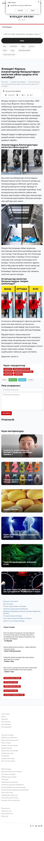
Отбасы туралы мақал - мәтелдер (14, 606)
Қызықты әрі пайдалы (18, 82)
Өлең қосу (4, 816)
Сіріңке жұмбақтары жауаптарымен (13, 787)
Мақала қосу (5, 808)
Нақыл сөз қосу (6, 811)
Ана (4, 46)
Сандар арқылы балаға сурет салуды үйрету (18, 480)
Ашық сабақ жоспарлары (9, 751)
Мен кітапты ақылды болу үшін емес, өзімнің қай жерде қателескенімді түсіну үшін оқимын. (20, 669)
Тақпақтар (5, 779)
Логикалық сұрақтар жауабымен (12, 785)
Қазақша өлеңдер (7, 735)
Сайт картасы (6, 722)
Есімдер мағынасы (7, 753)
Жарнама (4, 719)
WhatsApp (13, 380)
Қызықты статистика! (10, 601)
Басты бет (4, 82)
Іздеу (22, 41)
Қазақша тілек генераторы (10, 800)
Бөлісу (4, 380)
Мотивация (5, 756)
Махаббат (13, 46)
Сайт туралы (5, 714)
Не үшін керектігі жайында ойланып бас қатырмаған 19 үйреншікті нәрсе (21, 590)
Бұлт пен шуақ (8, 604)
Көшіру (30, 380)
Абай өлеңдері (6, 769)
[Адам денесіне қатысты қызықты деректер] (22, 528)
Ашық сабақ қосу (7, 813)
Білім (5, 50)
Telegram (22, 380)
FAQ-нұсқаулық (6, 727)
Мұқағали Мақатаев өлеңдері (11, 771)
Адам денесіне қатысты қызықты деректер (20, 535)
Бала (12, 50)
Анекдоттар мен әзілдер (9, 745)
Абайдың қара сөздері (9, 777)
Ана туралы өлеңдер (8, 774)
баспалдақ (8, 374)
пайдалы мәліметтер (21, 369)
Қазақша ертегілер (7, 758)
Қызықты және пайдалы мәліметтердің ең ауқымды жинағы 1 (17, 452)
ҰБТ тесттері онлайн (8, 761)
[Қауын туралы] (22, 500)
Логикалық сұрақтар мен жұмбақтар (15, 609)
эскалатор (8, 371)
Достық (31, 46)
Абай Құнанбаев (24, 50)
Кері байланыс (6, 724)
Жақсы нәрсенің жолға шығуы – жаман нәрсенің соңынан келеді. (20, 648)
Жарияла (6, 413)
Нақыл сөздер (6, 743)
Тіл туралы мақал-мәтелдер (12, 616)
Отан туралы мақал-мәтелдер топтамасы (17, 618)
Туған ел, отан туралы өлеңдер (13, 621)
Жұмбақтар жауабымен (9, 737)
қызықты (7, 369)
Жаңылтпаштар (6, 748)
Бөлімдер (8, 27)
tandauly (18, 374)
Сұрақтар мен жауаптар (9, 782)
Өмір (23, 46)
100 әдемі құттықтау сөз (9, 795)
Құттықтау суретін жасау (9, 798)
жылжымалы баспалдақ (23, 371)
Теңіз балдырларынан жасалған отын (19, 563)
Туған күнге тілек (9, 54)
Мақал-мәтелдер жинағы (9, 740)
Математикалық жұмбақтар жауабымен (15, 790)
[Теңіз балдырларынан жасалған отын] (22, 555)
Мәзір (6, 3)
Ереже (3, 716)
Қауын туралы (10, 509)
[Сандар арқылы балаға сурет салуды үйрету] (22, 473)
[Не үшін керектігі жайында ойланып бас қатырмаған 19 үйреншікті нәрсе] (22, 583)
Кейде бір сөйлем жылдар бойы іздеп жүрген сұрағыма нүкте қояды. (19, 658)
